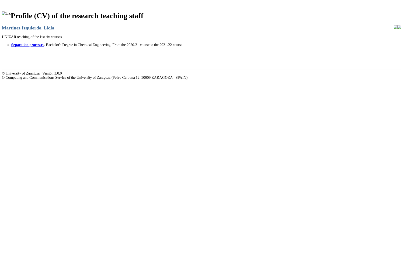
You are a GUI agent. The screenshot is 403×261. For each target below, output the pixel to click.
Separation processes (27, 45)
